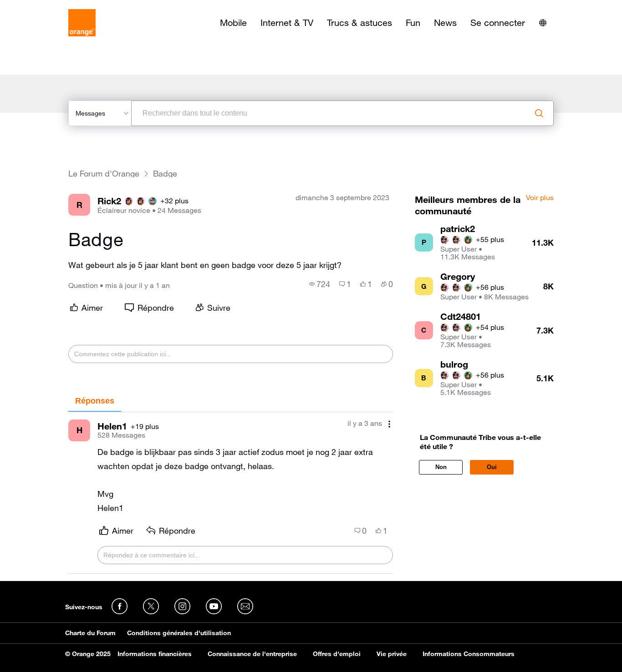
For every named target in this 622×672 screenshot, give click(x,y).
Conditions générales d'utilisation (179, 633)
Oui (492, 467)
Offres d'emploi (337, 654)
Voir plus (540, 198)
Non (441, 467)
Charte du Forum (90, 633)
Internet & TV (286, 22)
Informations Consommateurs (469, 654)
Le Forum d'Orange (103, 173)
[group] (319, 283)
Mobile (233, 22)
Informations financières (154, 654)
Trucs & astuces (359, 22)
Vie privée (392, 654)
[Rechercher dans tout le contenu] (539, 113)
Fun (413, 22)
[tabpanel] (230, 493)
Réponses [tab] (94, 400)
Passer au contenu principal (48, 7)
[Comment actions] (389, 424)
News (445, 22)
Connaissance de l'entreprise (252, 654)
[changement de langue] (543, 22)
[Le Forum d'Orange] (82, 22)
